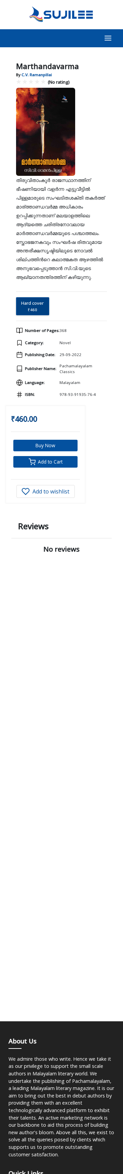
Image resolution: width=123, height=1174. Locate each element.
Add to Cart (50, 461)
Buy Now (45, 445)
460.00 (26, 419)
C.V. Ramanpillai (37, 74)
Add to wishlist (50, 491)
